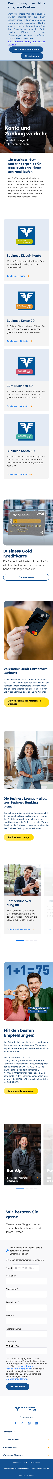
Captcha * (11, 1341)
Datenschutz (35, 1462)
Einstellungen (32, 56)
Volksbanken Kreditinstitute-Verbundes (19, 1367)
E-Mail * (10, 1315)
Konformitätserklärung (40, 1469)
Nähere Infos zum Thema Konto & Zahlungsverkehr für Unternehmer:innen (26, 1250)
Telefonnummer (13, 1329)
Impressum (17, 1462)
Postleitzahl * (12, 1302)
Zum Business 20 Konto (17, 341)
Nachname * (12, 1289)
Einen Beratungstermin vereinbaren (27, 1260)
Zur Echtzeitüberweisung (18, 929)
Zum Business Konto (16, 276)
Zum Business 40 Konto (17, 406)
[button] (20, 940)
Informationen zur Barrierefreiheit (16, 1469)
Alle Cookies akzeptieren (26, 49)
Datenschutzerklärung (16, 1379)
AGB (25, 1462)
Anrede (9, 1268)
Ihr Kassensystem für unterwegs (17, 1179)
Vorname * (11, 1275)
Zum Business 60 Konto (17, 474)
